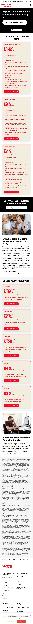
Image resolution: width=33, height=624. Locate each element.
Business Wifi (5, 585)
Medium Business (28, 1)
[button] (25, 208)
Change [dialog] (11, 1)
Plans (3, 593)
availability (15, 559)
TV (3, 596)
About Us (18, 605)
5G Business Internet (7, 577)
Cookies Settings (10, 621)
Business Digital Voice (8, 588)
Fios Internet (5, 574)
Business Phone (6, 590)
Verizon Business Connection (20, 587)
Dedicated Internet (21, 581)
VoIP (17, 579)
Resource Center (6, 605)
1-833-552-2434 (7, 268)
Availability (5, 610)
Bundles (4, 582)
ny (20, 559)
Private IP (18, 584)
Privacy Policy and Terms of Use (22, 608)
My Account (19, 611)
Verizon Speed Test (7, 607)
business (9, 559)
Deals (3, 580)
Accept (21, 621)
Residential (15, 1)
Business (21, 1)
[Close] (30, 615)
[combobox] (14, 207)
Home (3, 559)
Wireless (4, 598)
